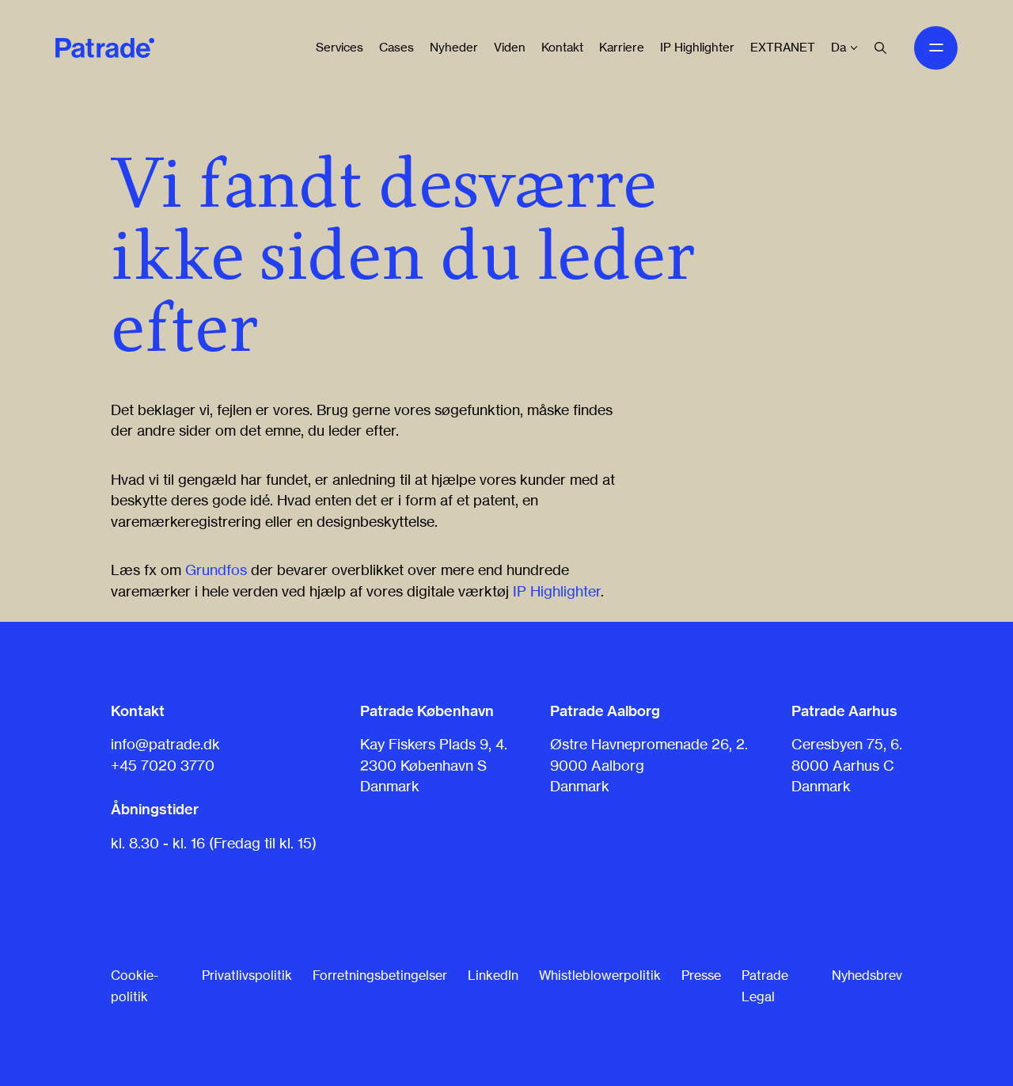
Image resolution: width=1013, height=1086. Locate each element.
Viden (509, 47)
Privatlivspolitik (247, 975)
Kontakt (562, 47)
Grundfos (216, 569)
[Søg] (880, 48)
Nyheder (454, 47)
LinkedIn (493, 975)
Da (838, 47)
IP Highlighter (697, 47)
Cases (396, 47)
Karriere (621, 47)
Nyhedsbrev (867, 975)
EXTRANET (782, 47)
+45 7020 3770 (162, 765)
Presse (701, 975)
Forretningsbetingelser (380, 975)
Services (339, 47)
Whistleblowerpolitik (600, 975)
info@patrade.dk (165, 744)
